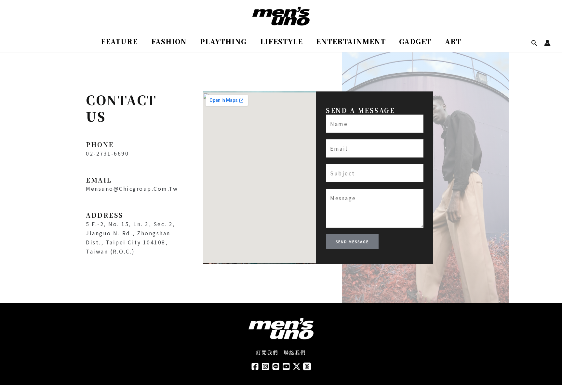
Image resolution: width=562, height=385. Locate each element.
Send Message (352, 241)
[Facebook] (255, 366)
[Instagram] (265, 366)
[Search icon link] (534, 43)
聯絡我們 (295, 352)
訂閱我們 (267, 352)
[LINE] (276, 366)
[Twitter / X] (297, 366)
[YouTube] (286, 366)
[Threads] (307, 366)
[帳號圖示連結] (547, 43)
